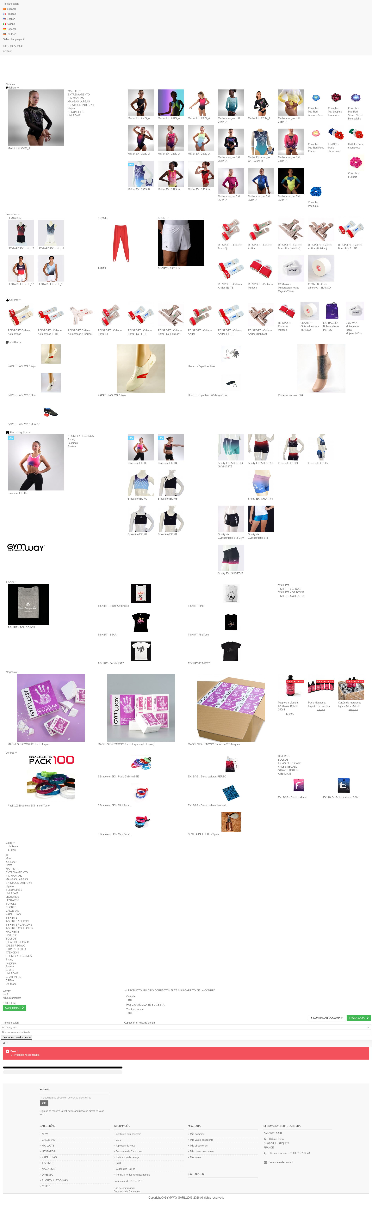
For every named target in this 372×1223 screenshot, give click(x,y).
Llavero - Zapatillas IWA (201, 366)
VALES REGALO (287, 766)
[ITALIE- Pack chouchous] (356, 133)
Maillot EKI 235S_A (199, 118)
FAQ (118, 1163)
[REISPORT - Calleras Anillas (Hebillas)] (321, 229)
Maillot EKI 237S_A (169, 153)
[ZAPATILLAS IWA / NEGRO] (51, 411)
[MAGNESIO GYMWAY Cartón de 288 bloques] (231, 708)
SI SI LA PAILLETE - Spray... (204, 834)
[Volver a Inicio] (4, 1043)
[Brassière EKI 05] (36, 462)
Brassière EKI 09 (137, 498)
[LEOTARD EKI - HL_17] (21, 233)
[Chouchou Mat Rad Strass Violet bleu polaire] (356, 97)
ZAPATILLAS (13, 914)
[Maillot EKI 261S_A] (171, 102)
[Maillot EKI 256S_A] (141, 102)
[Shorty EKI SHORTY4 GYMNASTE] (231, 447)
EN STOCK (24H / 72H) (81, 105)
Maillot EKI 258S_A (139, 153)
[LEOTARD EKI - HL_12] (21, 268)
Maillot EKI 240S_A (199, 153)
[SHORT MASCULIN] (181, 243)
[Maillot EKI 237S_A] (171, 138)
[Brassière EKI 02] (141, 519)
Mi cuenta (194, 1126)
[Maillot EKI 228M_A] (261, 102)
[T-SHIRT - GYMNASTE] (141, 651)
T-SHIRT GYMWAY (199, 663)
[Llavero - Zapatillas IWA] (231, 354)
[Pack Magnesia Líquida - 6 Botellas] (321, 687)
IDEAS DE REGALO (289, 763)
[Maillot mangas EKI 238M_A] (291, 142)
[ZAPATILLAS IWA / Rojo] (51, 354)
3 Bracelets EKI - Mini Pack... (115, 805)
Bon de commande (124, 1188)
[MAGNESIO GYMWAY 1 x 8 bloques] (51, 708)
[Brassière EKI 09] (141, 483)
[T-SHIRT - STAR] (141, 622)
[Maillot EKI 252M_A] (36, 117)
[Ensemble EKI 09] (291, 447)
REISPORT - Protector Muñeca (285, 326)
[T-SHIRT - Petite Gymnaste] (141, 593)
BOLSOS (283, 759)
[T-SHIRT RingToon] (231, 622)
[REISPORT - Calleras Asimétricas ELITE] (51, 315)
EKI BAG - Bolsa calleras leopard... (208, 805)
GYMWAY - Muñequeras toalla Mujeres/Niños (288, 288)
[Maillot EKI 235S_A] (201, 102)
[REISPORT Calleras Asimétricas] (21, 315)
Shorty (71, 439)
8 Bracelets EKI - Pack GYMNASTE (118, 776)
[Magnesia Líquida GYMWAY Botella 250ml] (291, 687)
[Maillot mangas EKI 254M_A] (231, 142)
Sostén (72, 446)
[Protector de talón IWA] (321, 368)
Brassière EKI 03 (167, 498)
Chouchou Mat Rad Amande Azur (315, 112)
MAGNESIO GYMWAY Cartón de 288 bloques (214, 744)
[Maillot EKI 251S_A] (171, 174)
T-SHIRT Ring (195, 605)
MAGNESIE (12, 931)
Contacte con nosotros (128, 1134)
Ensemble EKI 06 (318, 463)
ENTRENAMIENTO (79, 94)
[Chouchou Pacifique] (316, 192)
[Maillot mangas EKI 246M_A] (291, 102)
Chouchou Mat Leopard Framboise (335, 112)
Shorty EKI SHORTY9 (260, 463)
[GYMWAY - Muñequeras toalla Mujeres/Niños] (291, 268)
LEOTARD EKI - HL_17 (21, 248)
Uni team (13, 846)
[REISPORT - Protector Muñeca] (261, 268)
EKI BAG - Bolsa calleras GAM (340, 797)
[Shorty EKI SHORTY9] (261, 447)
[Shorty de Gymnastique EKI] (261, 519)
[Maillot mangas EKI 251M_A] (261, 181)
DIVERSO (283, 756)
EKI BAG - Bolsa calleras (292, 797)
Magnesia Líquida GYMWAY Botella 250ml (288, 706)
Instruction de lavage (127, 1157)
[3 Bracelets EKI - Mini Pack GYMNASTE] (141, 793)
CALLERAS (12, 910)
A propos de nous (125, 1145)
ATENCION (284, 773)
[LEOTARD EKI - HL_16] (51, 233)
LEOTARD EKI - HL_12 (21, 284)
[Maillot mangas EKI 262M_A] (231, 181)
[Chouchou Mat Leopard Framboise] (336, 97)
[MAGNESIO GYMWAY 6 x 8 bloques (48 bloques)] (141, 708)
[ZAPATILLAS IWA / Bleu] (51, 382)
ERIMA (12, 849)
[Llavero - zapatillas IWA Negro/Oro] (231, 382)
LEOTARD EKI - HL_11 (51, 284)
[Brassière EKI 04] (171, 447)
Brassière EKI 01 (167, 534)
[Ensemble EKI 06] (321, 447)
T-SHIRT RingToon (198, 634)
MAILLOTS (74, 91)
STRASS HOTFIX (288, 770)
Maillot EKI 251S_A (169, 189)
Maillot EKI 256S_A (139, 118)
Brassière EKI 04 (167, 463)
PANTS (102, 268)
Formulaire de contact (281, 1162)
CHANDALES (13, 977)
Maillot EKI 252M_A (19, 148)
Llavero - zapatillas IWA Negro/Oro (207, 395)
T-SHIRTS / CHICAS (289, 588)
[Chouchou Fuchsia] (356, 163)
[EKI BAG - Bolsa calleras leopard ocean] (231, 793)
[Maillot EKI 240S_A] (201, 138)
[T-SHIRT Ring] (231, 593)
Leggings (73, 442)
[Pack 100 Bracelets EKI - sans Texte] (51, 779)
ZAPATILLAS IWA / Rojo (21, 366)
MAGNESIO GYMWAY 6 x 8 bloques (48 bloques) (126, 744)
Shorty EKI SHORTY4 (260, 498)
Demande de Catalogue (129, 1151)
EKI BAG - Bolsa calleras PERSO (207, 776)
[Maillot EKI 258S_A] (141, 138)
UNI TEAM (74, 115)
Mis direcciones (199, 1145)
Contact (7, 51)
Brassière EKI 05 (17, 493)
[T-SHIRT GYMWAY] (231, 651)
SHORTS (163, 217)
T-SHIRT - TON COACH (21, 627)
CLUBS (10, 970)
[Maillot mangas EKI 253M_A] (291, 181)
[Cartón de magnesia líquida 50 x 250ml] (351, 687)
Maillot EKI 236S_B (139, 189)
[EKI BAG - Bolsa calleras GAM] (343, 785)
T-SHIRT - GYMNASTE (111, 663)
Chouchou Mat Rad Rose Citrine (316, 148)
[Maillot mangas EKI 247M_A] (231, 102)
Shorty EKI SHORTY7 (230, 573)
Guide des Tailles (125, 1168)
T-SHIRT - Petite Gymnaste (113, 605)
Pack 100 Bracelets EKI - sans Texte (29, 805)
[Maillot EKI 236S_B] (141, 174)
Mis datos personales (202, 1151)
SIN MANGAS (76, 98)
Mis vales (195, 1157)
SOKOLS (103, 217)
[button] (10, 842)
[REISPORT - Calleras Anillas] (261, 229)
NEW (9, 865)
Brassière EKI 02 (137, 534)
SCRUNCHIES (76, 112)
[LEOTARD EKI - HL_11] (51, 268)
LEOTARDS (14, 217)
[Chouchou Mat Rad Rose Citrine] (316, 133)
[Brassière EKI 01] (171, 519)
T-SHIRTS (283, 585)
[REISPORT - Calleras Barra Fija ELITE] (351, 229)
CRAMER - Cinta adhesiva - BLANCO (310, 326)
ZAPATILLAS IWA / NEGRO (24, 424)
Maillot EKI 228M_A (259, 118)
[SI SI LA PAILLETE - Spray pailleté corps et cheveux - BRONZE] (231, 822)
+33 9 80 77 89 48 (13, 46)
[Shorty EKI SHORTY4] (261, 483)
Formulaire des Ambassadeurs (133, 1174)
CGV (118, 1139)
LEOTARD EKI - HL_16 (51, 248)
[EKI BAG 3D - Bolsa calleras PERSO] (332, 311)
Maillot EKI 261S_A (169, 118)
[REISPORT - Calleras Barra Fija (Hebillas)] (291, 229)
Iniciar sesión (11, 3)
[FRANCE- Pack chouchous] (336, 133)
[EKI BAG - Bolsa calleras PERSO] (231, 764)
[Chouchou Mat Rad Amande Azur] (316, 97)
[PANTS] (121, 243)
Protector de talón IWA (291, 395)
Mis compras (197, 1134)
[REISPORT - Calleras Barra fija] (231, 229)
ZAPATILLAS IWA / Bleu (21, 395)
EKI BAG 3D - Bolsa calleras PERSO (331, 326)
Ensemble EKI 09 (288, 463)
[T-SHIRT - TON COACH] (28, 604)
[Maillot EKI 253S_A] (201, 174)
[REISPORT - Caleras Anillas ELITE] (231, 268)
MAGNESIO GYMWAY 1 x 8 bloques (29, 744)
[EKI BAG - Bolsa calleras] (298, 785)
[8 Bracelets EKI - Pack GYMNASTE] (141, 764)
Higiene (72, 108)
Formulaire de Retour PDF (128, 1181)
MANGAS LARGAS (79, 101)
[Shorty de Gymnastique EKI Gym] (231, 519)
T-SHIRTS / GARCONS (291, 592)
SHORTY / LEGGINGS (81, 436)
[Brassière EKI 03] (171, 483)
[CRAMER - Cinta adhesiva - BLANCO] (321, 268)
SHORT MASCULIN (169, 268)
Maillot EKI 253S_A (199, 189)
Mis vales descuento (201, 1139)
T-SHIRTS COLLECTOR (291, 595)
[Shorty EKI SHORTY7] (231, 558)
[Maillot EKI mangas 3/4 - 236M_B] (261, 142)
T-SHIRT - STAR (107, 634)
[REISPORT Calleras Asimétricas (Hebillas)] (81, 315)
